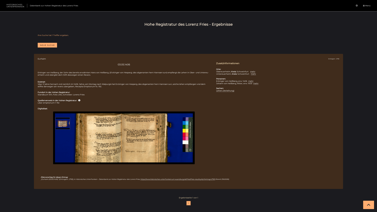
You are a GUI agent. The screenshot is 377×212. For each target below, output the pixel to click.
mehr (252, 71)
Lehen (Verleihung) (225, 90)
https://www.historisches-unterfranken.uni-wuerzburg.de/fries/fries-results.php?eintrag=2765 (177, 179)
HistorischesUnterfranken (15, 5)
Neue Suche (47, 45)
